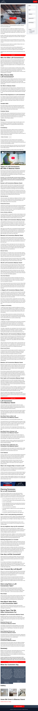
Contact (35, 1)
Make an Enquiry (19, 706)
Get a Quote (12, 18)
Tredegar (9, 701)
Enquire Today (13, 398)
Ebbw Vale (6, 701)
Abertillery (2, 701)
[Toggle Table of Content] (10, 137)
